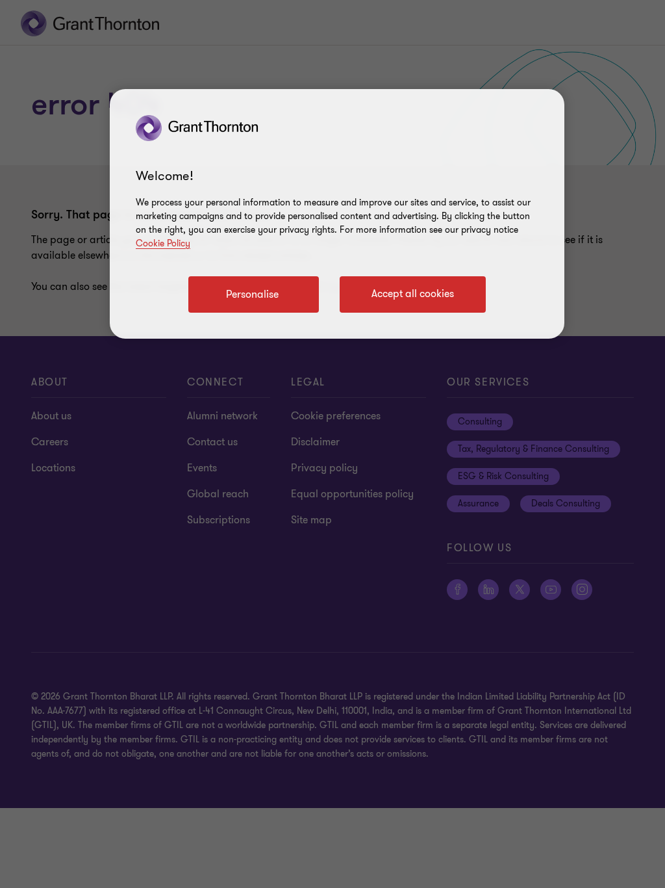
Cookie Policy (163, 243)
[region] (337, 214)
